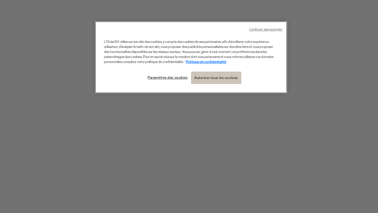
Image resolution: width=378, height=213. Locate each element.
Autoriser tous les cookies (216, 77)
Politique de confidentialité (206, 61)
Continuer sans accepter (266, 29)
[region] (191, 57)
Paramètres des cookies (168, 77)
